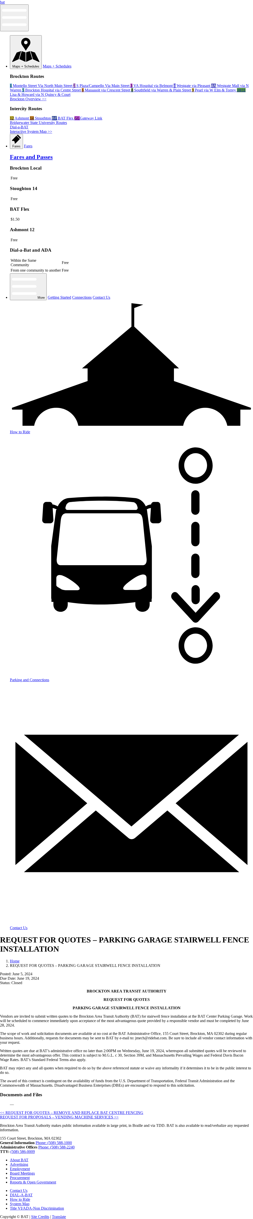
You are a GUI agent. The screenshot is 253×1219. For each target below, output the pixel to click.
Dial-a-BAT (19, 127)
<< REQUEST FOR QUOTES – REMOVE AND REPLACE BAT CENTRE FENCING (71, 1113)
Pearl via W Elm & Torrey (214, 90)
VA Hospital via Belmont (152, 86)
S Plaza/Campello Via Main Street (101, 86)
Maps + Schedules (25, 66)
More (41, 297)
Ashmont (20, 118)
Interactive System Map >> (31, 131)
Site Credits (40, 1217)
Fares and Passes (31, 157)
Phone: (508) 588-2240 (56, 1147)
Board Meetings (22, 1173)
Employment (20, 1169)
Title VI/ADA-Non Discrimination (37, 1208)
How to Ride (20, 1199)
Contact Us (101, 297)
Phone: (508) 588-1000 (54, 1143)
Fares (16, 146)
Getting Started (59, 297)
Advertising (19, 1164)
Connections (82, 297)
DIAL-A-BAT (21, 1195)
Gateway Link (88, 118)
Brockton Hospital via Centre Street (52, 90)
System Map (19, 1204)
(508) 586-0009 (22, 1151)
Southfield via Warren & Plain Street (161, 90)
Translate (59, 1217)
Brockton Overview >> (28, 99)
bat (2, 2)
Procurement (20, 1178)
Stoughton (41, 118)
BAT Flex (63, 118)
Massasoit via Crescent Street (106, 90)
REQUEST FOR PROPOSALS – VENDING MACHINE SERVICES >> (59, 1117)
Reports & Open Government (33, 1182)
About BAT (19, 1160)
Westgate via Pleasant (192, 86)
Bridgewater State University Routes (38, 123)
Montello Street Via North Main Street (41, 86)
